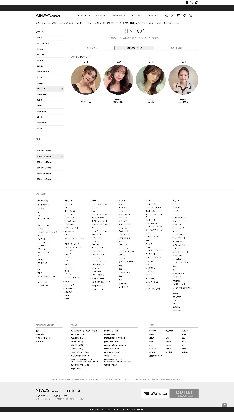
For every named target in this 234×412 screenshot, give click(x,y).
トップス (40, 208)
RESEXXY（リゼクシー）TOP (117, 23)
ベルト (66, 235)
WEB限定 (176, 280)
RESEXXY (41, 88)
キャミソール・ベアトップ (47, 232)
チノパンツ (123, 221)
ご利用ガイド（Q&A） (60, 396)
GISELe (168, 341)
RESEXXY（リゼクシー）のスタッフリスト (145, 23)
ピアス (66, 257)
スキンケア (150, 274)
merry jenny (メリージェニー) (115, 345)
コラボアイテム (97, 286)
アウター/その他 (98, 275)
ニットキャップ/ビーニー (155, 250)
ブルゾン (95, 207)
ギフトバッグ (123, 283)
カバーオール (96, 271)
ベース (148, 285)
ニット (39, 212)
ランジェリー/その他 (180, 252)
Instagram (196, 2)
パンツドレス (69, 224)
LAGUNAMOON (43, 71)
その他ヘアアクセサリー (127, 262)
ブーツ (175, 204)
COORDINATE (118, 15)
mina (184, 341)
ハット (148, 247)
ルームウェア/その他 (180, 262)
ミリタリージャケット (100, 224)
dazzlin (40, 54)
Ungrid (40, 66)
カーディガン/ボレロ (45, 218)
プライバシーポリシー (44, 399)
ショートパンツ (124, 214)
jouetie (40, 83)
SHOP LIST (152, 15)
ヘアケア (149, 264)
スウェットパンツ (125, 224)
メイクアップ (150, 278)
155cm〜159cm (44, 162)
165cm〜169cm (44, 173)
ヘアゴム (122, 241)
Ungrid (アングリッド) (79, 338)
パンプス (176, 211)
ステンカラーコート (99, 248)
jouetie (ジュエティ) (111, 341)
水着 (120, 265)
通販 (37, 330)
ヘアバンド (123, 245)
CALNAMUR (42, 122)
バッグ (148, 201)
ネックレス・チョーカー (73, 247)
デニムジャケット (98, 217)
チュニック (41, 239)
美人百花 (169, 352)
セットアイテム (178, 273)
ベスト (94, 211)
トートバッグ (150, 204)
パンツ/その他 (124, 234)
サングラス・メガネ (71, 244)
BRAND (99, 15)
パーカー (40, 222)
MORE (184, 334)
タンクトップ (42, 235)
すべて (39, 37)
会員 (172, 15)
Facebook (186, 2)
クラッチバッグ (151, 223)
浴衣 (174, 266)
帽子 (147, 240)
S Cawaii (185, 330)
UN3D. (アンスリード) (112, 352)
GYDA (39, 77)
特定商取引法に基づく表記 (64, 399)
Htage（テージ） (77, 368)
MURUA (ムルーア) (111, 330)
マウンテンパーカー (99, 264)
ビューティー (150, 261)
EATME (40, 105)
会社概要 (80, 399)
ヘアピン (122, 255)
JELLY (152, 338)
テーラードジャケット (100, 204)
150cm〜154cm (44, 156)
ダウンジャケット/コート (101, 231)
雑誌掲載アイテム (156, 356)
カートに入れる (190, 15)
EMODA (40, 60)
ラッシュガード (124, 272)
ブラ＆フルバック (179, 245)
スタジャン (96, 268)
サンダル (176, 207)
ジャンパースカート (71, 221)
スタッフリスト (176, 48)
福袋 (120, 276)
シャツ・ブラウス (43, 225)
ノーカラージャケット (100, 214)
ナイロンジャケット (99, 261)
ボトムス (122, 201)
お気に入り (184, 15)
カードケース (42, 282)
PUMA (175, 300)
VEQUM (67, 295)
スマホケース (42, 263)
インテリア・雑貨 (98, 278)
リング (66, 260)
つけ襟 (66, 271)
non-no (168, 345)
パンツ (121, 211)
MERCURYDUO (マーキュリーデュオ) (84, 330)
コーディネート (92, 48)
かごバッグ (150, 233)
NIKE (174, 303)
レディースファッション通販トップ (48, 23)
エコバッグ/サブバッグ (154, 230)
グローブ (67, 254)
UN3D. (40, 117)
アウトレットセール (43, 338)
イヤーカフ (68, 274)
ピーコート (96, 244)
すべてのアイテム (43, 201)
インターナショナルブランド (182, 289)
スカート (122, 204)
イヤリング (68, 267)
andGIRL (185, 352)
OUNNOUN (68, 292)
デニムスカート (124, 207)
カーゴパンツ (124, 217)
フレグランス (150, 268)
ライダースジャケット (100, 221)
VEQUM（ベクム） (111, 365)
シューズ (176, 201)
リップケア (150, 271)
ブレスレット (69, 264)
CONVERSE (177, 297)
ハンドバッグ (150, 220)
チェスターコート (98, 254)
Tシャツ (40, 229)
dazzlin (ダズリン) (77, 334)
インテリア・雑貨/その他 (101, 282)
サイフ (39, 269)
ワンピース (68, 201)
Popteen (153, 330)
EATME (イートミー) (111, 348)
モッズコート (96, 241)
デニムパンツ (124, 231)
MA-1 (93, 228)
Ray (151, 345)
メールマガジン (178, 15)
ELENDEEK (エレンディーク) (81, 352)
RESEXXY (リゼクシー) (79, 345)
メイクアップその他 (153, 288)
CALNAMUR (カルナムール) (80, 356)
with (167, 338)
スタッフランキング (97, 23)
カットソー (41, 215)
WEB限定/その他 (179, 284)
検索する (196, 15)
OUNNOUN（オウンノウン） (81, 365)
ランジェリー (178, 241)
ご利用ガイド (166, 15)
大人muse (169, 330)
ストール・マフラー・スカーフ (74, 239)
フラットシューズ (179, 217)
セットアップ (69, 281)
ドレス (66, 207)
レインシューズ (178, 234)
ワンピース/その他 (71, 228)
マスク (39, 273)
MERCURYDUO (43, 43)
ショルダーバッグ (152, 236)
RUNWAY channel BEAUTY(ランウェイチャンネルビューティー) (117, 360)
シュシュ (122, 258)
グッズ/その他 (42, 285)
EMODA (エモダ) (110, 334)
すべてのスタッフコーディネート (76, 23)
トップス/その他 (43, 252)
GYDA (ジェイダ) (77, 341)
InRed (152, 334)
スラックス (123, 228)
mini (151, 341)
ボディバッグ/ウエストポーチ (156, 215)
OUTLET (136, 15)
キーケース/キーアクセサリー (47, 277)
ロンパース (68, 214)
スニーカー (177, 221)
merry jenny (42, 94)
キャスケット (150, 254)
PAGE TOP (224, 405)
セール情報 (40, 334)
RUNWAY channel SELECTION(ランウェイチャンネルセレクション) (84, 360)
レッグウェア (69, 250)
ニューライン (69, 288)
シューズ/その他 (179, 238)
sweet (184, 348)
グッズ (39, 256)
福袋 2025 (39, 341)
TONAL (40, 128)
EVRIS (39, 100)
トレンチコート (97, 251)
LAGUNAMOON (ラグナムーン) (115, 338)
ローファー (177, 231)
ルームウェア (178, 255)
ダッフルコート (97, 238)
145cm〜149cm (44, 150)
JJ (182, 345)
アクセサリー (69, 231)
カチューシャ (123, 248)
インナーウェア (43, 245)
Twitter (191, 2)
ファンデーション (152, 282)
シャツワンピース (70, 217)
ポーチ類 (40, 259)
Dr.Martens (176, 307)
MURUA (40, 49)
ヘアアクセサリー (125, 238)
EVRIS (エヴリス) (77, 348)
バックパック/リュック (154, 207)
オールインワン (70, 211)
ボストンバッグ (151, 211)
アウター (95, 201)
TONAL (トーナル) (110, 356)
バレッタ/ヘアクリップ (127, 251)
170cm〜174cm (44, 179)
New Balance (177, 310)
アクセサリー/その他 (72, 277)
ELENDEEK (41, 111)
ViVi (167, 334)
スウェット (41, 242)
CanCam (153, 348)
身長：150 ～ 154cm (171, 23)
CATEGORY (82, 15)
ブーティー (177, 214)
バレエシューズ (178, 228)
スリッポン (177, 224)
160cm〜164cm (44, 168)
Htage (66, 299)
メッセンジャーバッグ (154, 226)
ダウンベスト (96, 234)
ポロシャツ (41, 249)
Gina (183, 338)
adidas (175, 293)
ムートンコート (97, 258)
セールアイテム (43, 204)
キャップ (149, 244)
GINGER (169, 348)
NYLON (152, 352)
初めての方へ (42, 396)
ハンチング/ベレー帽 (153, 257)
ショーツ (176, 248)
